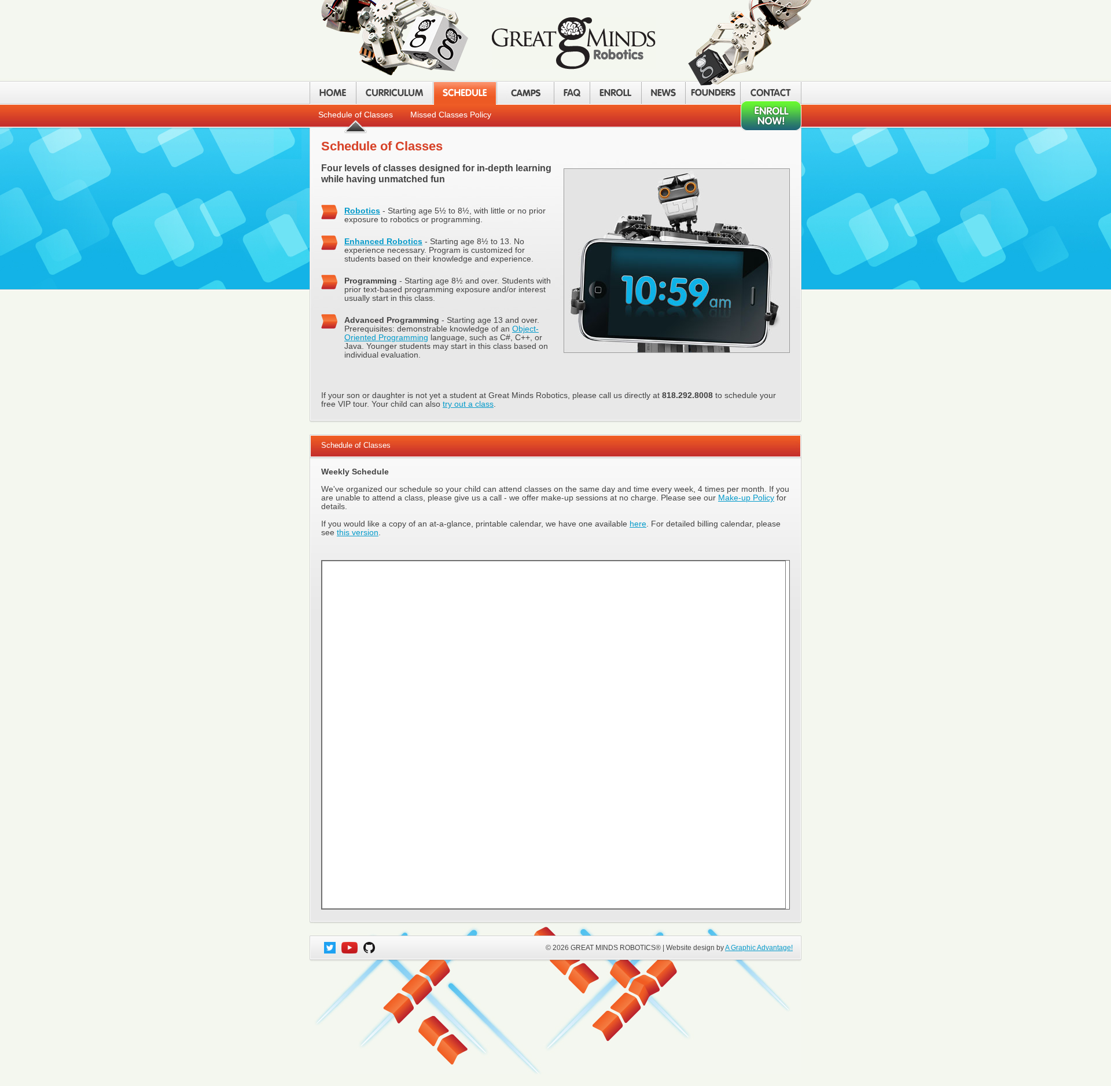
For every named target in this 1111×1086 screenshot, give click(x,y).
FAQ (572, 93)
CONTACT (770, 93)
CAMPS (525, 93)
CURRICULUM (394, 93)
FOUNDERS (712, 93)
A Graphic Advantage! (759, 948)
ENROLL (615, 93)
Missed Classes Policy (450, 115)
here (638, 524)
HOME (333, 93)
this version (357, 532)
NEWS (663, 93)
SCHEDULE (464, 93)
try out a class (468, 404)
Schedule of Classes (355, 115)
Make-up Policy (746, 498)
